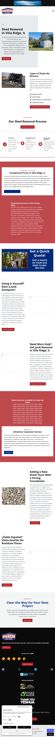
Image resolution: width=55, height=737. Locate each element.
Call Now (50, 734)
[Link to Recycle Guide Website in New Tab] (27, 693)
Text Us (50, 730)
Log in (35, 733)
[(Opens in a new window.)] (27, 674)
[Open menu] (53, 10)
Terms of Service (35, 728)
